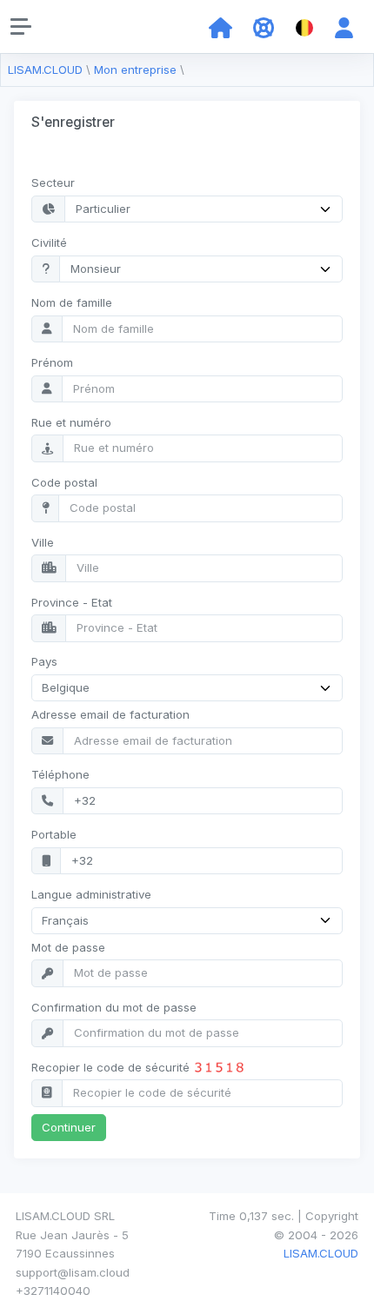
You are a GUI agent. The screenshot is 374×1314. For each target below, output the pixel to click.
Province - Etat (71, 602)
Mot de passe (68, 947)
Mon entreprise (135, 69)
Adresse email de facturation (110, 714)
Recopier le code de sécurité (112, 1067)
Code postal (64, 482)
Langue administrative (91, 894)
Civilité (49, 242)
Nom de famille (71, 302)
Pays (44, 661)
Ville (42, 542)
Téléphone (60, 774)
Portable (54, 834)
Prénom (52, 362)
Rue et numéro (71, 422)
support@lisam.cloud (73, 1272)
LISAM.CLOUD (45, 69)
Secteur (53, 182)
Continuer (69, 1127)
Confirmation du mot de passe (114, 1007)
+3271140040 (53, 1290)
